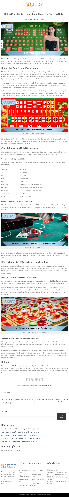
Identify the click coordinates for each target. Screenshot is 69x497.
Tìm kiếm (4, 411)
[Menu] (2, 4)
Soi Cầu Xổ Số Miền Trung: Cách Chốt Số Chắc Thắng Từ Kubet (20, 438)
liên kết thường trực (46, 385)
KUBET (14, 366)
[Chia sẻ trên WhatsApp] (26, 379)
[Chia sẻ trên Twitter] (32, 379)
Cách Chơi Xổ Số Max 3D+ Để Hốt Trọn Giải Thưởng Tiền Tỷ (20, 429)
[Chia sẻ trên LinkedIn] (42, 379)
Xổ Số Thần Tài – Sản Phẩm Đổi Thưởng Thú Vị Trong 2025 (19, 441)
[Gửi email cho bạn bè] (36, 379)
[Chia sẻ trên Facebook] (29, 379)
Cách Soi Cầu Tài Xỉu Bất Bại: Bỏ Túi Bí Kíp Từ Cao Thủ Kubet (20, 432)
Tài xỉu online (5, 59)
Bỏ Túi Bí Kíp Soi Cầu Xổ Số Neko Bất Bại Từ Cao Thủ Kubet (19, 435)
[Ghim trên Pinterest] (39, 379)
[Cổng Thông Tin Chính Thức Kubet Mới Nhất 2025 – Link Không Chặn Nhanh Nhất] (34, 4)
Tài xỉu (3, 72)
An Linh (43, 19)
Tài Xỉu (34, 11)
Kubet (3, 472)
